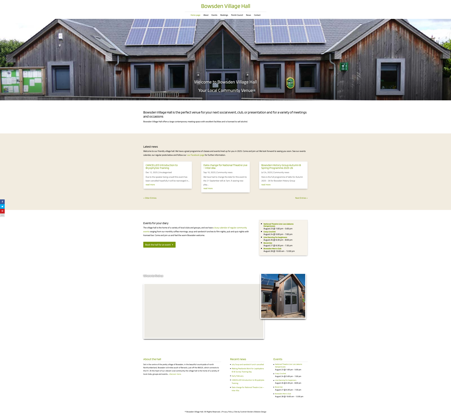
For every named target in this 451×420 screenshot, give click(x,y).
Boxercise (268, 243)
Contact (257, 15)
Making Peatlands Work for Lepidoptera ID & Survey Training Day (248, 370)
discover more (175, 374)
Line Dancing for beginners (275, 237)
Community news (224, 172)
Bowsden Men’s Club (272, 248)
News (248, 15)
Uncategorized (165, 172)
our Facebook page (195, 155)
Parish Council (237, 15)
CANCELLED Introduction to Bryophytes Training (162, 166)
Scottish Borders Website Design (253, 411)
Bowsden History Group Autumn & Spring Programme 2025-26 (281, 166)
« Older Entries (149, 198)
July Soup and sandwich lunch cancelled (248, 364)
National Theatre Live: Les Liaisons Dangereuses (279, 225)
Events (214, 15)
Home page (195, 15)
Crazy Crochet (270, 231)
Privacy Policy (227, 411)
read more (150, 184)
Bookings (224, 15)
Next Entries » (301, 198)
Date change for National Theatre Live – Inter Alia (225, 166)
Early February (237, 376)
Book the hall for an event (158, 244)
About (205, 15)
